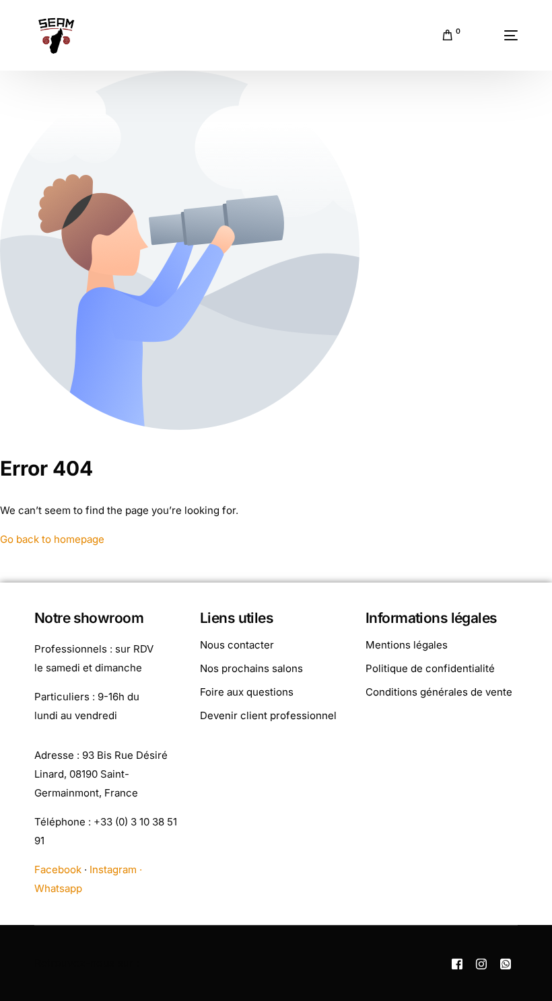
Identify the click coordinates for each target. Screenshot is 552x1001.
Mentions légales (407, 644)
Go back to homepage (52, 539)
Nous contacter (237, 644)
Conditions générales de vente (439, 691)
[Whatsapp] (505, 963)
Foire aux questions (247, 691)
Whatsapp (58, 888)
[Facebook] (457, 963)
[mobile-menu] (496, 35)
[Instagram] (481, 963)
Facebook (57, 869)
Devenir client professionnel (268, 715)
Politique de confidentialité (430, 668)
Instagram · (116, 869)
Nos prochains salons (251, 668)
